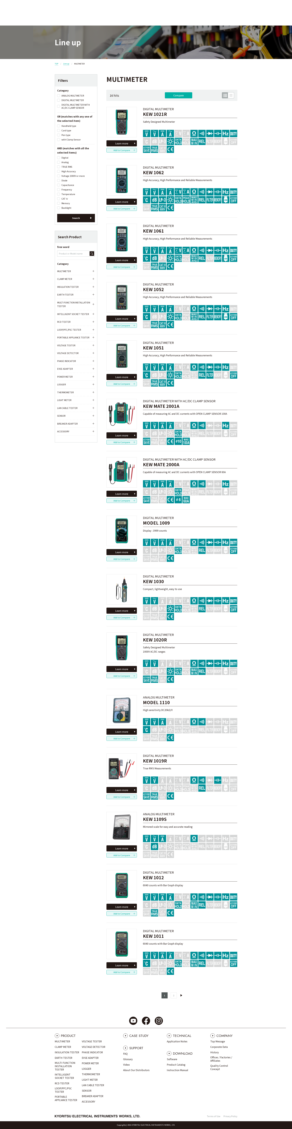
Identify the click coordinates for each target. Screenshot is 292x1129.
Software (172, 1059)
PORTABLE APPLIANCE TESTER (73, 337)
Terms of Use (213, 1116)
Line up (66, 63)
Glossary (128, 1059)
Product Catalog (176, 1064)
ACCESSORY (63, 431)
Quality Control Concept (219, 1067)
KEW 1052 (153, 289)
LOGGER (61, 384)
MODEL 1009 (156, 523)
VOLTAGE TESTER (66, 345)
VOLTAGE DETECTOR (68, 353)
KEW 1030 (153, 581)
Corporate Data (219, 1046)
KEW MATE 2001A (161, 406)
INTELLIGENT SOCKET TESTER (73, 314)
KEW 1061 (153, 231)
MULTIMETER (64, 271)
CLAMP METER (64, 278)
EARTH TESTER (65, 294)
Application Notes (177, 1041)
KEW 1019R (155, 761)
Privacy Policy (230, 1116)
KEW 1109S (155, 819)
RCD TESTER (64, 321)
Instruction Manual (177, 1070)
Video (126, 1064)
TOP (56, 63)
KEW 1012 (153, 877)
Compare (178, 95)
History (214, 1052)
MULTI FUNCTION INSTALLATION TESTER (73, 304)
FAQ (125, 1053)
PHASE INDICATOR (66, 361)
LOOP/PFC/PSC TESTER (69, 329)
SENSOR (61, 415)
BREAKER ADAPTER (67, 423)
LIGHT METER (64, 400)
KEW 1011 (153, 936)
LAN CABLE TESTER (67, 408)
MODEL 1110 (156, 702)
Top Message (217, 1041)
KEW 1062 (153, 172)
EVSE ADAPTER (65, 368)
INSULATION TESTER (68, 286)
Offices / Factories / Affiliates (221, 1059)
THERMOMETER (65, 392)
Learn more (121, 143)
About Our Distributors (136, 1070)
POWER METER (65, 376)
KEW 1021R (155, 114)
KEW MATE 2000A (161, 464)
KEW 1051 (153, 348)
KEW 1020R (155, 640)
